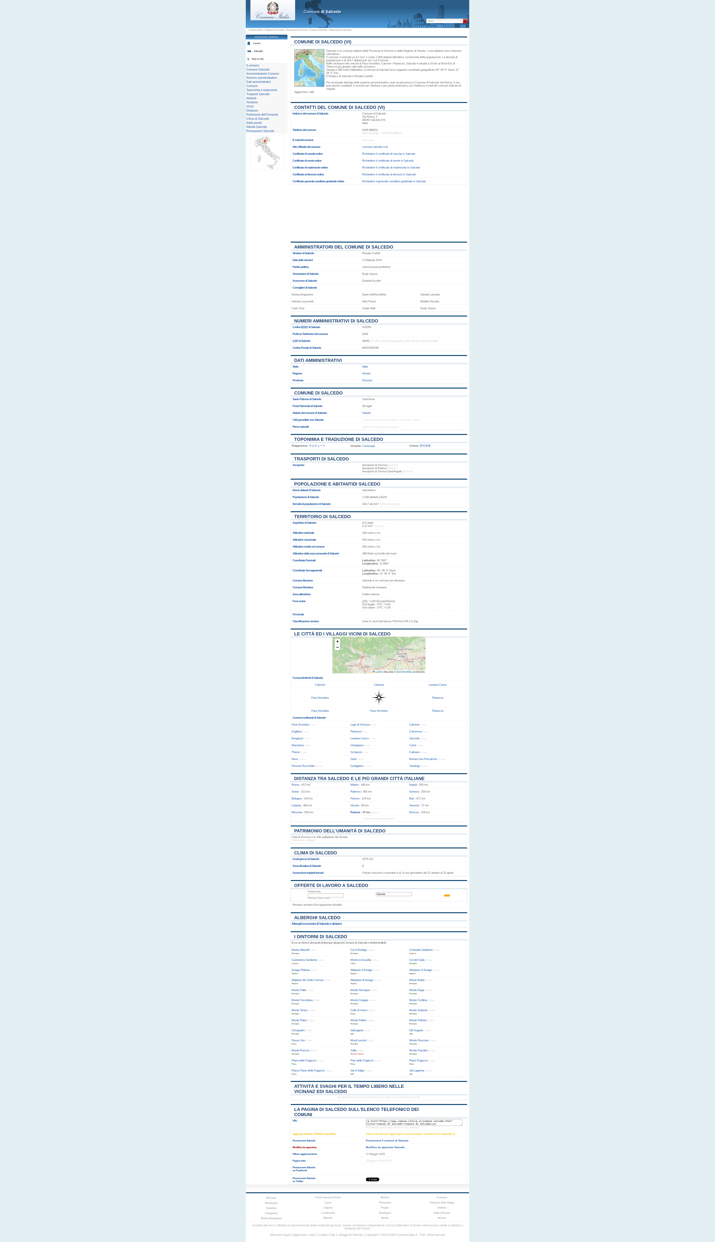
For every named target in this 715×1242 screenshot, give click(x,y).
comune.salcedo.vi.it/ (375, 146)
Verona (354, 805)
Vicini (250, 106)
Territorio (252, 102)
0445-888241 (370, 129)
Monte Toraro (300, 1010)
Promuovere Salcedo (260, 131)
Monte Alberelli (300, 949)
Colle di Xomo (358, 1010)
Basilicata (271, 1202)
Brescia (414, 812)
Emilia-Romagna (271, 1218)
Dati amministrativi (318, 360)
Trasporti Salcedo (258, 94)
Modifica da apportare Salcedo (385, 1147)
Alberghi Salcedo (317, 917)
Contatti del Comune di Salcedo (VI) (339, 107)
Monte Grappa (359, 1000)
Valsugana (356, 1030)
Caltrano (414, 752)
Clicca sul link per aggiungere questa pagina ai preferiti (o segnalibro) (410, 1133)
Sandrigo (414, 765)
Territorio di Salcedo (322, 516)
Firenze (355, 798)
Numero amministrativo (261, 77)
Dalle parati (254, 122)
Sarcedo (414, 738)
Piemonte (385, 1202)
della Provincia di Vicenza (378, 50)
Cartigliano (356, 765)
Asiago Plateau (301, 969)
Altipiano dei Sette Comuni (307, 980)
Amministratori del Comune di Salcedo (343, 246)
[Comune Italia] (272, 19)
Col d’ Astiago (358, 949)
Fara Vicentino (371, 63)
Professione (314, 891)
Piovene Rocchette (303, 765)
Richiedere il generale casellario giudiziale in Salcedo (394, 181)
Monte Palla (299, 990)
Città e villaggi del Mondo (346, 1234)
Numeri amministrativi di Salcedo (336, 320)
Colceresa (415, 731)
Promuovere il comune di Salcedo (387, 1140)
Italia (365, 366)
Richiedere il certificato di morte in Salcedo (388, 160)
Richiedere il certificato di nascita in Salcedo (388, 153)
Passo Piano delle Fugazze (308, 1070)
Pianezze (399, 63)
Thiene (330, 66)
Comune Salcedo (318, 30)
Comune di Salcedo (318, 392)
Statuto (366, 412)
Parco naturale (301, 426)
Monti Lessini (358, 1040)
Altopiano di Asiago (361, 980)
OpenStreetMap (404, 671)
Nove (295, 759)
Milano (354, 784)
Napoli (413, 784)
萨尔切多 (425, 445)
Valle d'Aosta (442, 1212)
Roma (295, 784)
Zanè (353, 759)
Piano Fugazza (418, 1060)
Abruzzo (271, 1197)
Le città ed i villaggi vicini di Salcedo (342, 633)
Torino (295, 791)
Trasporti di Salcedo (321, 458)
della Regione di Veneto (411, 50)
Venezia (414, 805)
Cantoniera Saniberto (304, 959)
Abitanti (251, 98)
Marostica (298, 745)
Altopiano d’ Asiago (420, 969)
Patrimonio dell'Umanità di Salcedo (340, 830)
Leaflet (378, 671)
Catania (296, 805)
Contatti (322, 1234)
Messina (297, 812)
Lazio (328, 1202)
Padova (355, 812)
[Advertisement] (378, 212)
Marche (328, 1217)
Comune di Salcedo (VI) (322, 41)
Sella (353, 1050)
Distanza (252, 110)
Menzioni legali (280, 1234)
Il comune (252, 65)
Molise (385, 1197)
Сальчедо (368, 445)
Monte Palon (299, 1020)
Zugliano (297, 731)
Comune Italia (256, 30)
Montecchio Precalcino (423, 759)
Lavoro (256, 43)
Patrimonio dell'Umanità (262, 114)
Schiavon (356, 752)
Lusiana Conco (438, 684)
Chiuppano (356, 745)
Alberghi (258, 51)
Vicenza (367, 380)
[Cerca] (465, 21)
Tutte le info (258, 59)
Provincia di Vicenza (296, 30)
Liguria (328, 1207)
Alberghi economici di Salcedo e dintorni (316, 923)
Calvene (386, 63)
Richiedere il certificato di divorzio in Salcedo (389, 174)
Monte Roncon (300, 1050)
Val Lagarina (416, 1070)
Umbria (441, 1207)
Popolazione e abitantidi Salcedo (337, 483)
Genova (414, 791)
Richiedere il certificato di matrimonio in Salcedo (391, 167)
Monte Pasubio (418, 1050)
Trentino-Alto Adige (442, 1202)
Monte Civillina (418, 1000)
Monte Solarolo (418, 1010)
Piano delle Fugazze (304, 1060)
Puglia (385, 1207)
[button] (337, 642)
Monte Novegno (360, 990)
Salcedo (331, 50)
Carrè (412, 745)
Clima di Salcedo (315, 852)
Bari (411, 798)
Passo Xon (298, 1040)
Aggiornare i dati (304, 91)
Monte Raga (416, 990)
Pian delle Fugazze (362, 1060)
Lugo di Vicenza (360, 724)
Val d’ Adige (357, 1070)
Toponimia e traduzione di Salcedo (338, 439)
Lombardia (328, 1212)
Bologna (296, 798)
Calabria (271, 1207)
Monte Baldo (417, 980)
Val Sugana (416, 1030)
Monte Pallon (358, 1020)
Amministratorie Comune (262, 73)
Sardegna (385, 1212)
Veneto (366, 373)
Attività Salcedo (256, 126)
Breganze (297, 738)
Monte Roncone (419, 1040)
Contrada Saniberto (421, 949)
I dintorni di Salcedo (320, 936)
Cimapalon (298, 1030)
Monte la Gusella (360, 959)
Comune (252, 86)
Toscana (441, 1197)
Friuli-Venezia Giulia (328, 1197)
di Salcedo (322, 11)
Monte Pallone (418, 1020)
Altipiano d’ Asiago (361, 969)
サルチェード (317, 445)
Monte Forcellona (302, 1000)
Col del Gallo (417, 959)
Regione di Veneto (274, 30)
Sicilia (385, 1217)
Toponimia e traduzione (261, 90)
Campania (271, 1213)
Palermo (355, 791)
